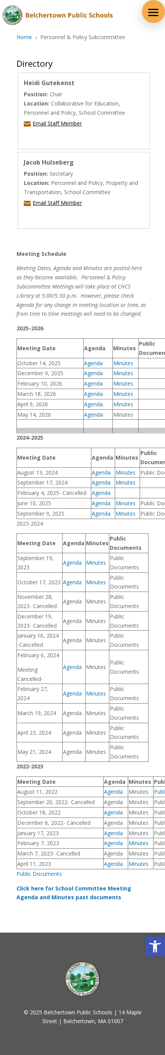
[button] (153, 11)
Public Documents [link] (39, 873)
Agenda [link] (93, 363)
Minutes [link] (123, 363)
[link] (155, 946)
